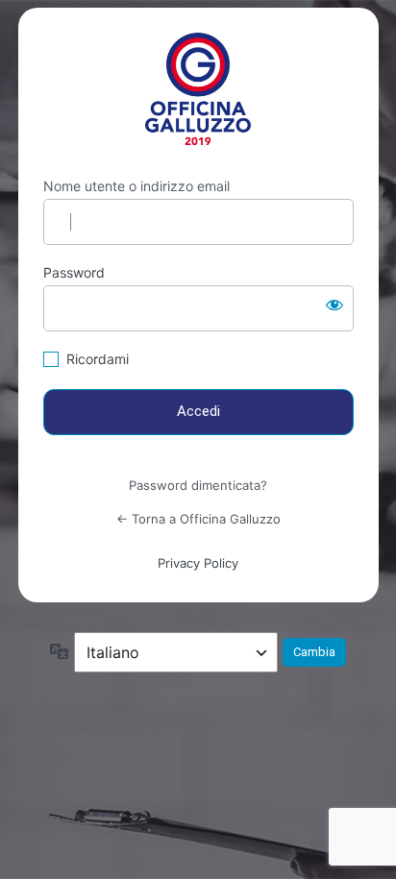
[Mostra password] (334, 304)
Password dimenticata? (198, 485)
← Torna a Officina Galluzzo (198, 518)
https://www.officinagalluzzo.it (198, 89)
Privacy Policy (198, 563)
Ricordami (97, 359)
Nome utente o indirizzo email (136, 186)
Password (74, 272)
